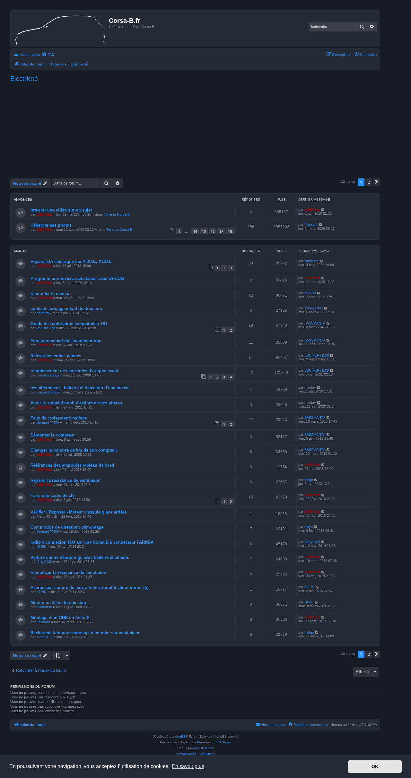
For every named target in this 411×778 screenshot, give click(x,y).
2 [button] (369, 182)
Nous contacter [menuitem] (273, 725)
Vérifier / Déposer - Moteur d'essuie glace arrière (79, 512)
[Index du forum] (60, 28)
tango (308, 480)
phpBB (180, 736)
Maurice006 (313, 308)
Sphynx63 (312, 542)
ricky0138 (44, 562)
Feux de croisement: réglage (59, 418)
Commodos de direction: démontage (67, 527)
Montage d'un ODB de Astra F (60, 617)
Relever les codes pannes (56, 355)
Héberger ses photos (51, 225)
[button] (376, 182)
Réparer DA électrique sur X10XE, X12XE (71, 261)
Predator (311, 225)
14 (195, 231)
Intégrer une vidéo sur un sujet (61, 210)
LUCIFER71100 (316, 355)
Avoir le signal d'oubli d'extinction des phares (76, 403)
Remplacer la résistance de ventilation (68, 572)
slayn (308, 527)
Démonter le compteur (53, 435)
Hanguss (311, 261)
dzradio (310, 293)
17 (221, 231)
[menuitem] (48, 54)
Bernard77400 (48, 422)
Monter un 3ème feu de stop (58, 602)
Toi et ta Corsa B (117, 214)
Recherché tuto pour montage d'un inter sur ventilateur (85, 632)
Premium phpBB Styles (214, 742)
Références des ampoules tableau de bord (72, 465)
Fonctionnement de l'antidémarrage (66, 340)
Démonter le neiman (51, 293)
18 (230, 231)
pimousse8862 (48, 375)
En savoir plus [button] (188, 766)
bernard (43, 313)
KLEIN (42, 547)
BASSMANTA (314, 323)
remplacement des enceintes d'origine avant (74, 370)
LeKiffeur (44, 214)
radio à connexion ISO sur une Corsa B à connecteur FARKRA (92, 542)
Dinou (308, 602)
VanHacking (46, 328)
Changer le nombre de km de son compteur (74, 450)
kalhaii (309, 632)
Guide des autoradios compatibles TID (69, 323)
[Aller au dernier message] (323, 210)
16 (212, 231)
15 (204, 231)
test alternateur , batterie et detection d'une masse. (81, 387)
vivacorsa (44, 607)
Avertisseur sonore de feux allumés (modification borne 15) (89, 587)
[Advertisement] (195, 129)
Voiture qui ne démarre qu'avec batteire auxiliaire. (80, 557)
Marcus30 (44, 637)
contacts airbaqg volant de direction (66, 308)
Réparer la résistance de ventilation (66, 480)
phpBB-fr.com (204, 748)
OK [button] (375, 766)
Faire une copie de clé (52, 495)
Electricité (24, 78)
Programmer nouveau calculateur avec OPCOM (77, 278)
